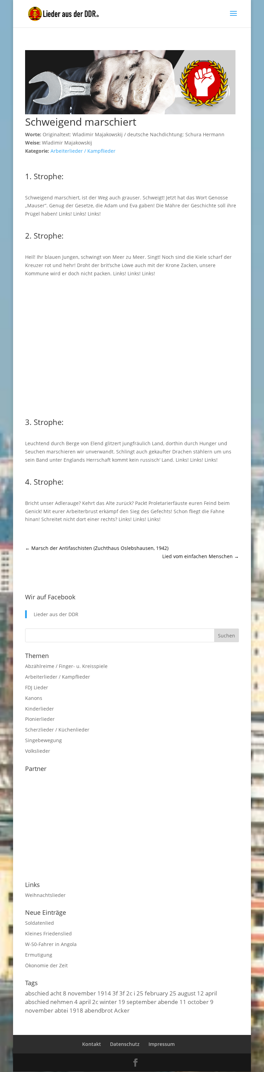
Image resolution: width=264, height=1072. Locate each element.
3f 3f (118, 993)
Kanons (33, 698)
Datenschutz (125, 1044)
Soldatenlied (39, 923)
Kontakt (91, 1044)
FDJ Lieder (36, 687)
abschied (37, 993)
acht (56, 993)
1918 (76, 1010)
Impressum (161, 1044)
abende (168, 1002)
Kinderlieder (39, 708)
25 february (152, 993)
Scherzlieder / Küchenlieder (57, 729)
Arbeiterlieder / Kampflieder (83, 151)
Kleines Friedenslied (48, 933)
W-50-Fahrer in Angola (51, 944)
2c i (130, 993)
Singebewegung (43, 740)
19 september (137, 1002)
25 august (182, 993)
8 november (79, 993)
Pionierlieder (40, 719)
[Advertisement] (132, 346)
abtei (61, 1010)
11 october (194, 1002)
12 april (207, 993)
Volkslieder (37, 751)
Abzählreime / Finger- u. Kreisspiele (66, 666)
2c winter (104, 1002)
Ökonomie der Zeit (46, 965)
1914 (104, 993)
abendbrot (99, 1010)
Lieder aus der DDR (56, 614)
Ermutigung (38, 955)
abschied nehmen (49, 1002)
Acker (122, 1010)
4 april (82, 1002)
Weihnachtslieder (45, 895)
